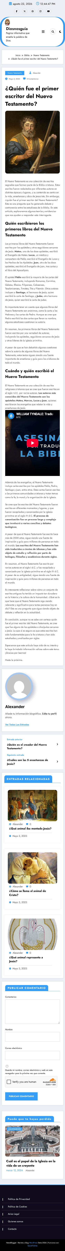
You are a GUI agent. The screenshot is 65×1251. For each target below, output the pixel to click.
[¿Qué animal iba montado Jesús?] (32, 805)
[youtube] (48, 11)
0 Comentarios (32, 79)
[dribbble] (32, 11)
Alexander (37, 73)
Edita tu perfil (49, 713)
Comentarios (10, 996)
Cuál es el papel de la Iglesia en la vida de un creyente (30, 1163)
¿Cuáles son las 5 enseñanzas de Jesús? (27, 762)
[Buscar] (53, 31)
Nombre (8, 1029)
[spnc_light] (60, 32)
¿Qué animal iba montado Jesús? (30, 829)
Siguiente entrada (15, 755)
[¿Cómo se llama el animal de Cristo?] (32, 867)
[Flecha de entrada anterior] (57, 744)
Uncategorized (14, 1129)
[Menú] (43, 32)
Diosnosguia (17, 28)
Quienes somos (15, 1221)
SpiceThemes (32, 1245)
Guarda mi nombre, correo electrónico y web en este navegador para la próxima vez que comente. (29, 1072)
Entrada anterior (15, 739)
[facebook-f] (16, 11)
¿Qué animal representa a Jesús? (26, 959)
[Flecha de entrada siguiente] (57, 762)
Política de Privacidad (19, 1199)
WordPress (33, 1242)
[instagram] (40, 11)
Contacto (12, 1229)
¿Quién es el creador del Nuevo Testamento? (27, 746)
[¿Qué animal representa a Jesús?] (32, 934)
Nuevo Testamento (15, 73)
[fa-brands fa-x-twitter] (24, 11)
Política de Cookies (17, 1206)
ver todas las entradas (17, 724)
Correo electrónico (13, 1048)
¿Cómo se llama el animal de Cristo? (27, 893)
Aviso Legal (13, 1214)
